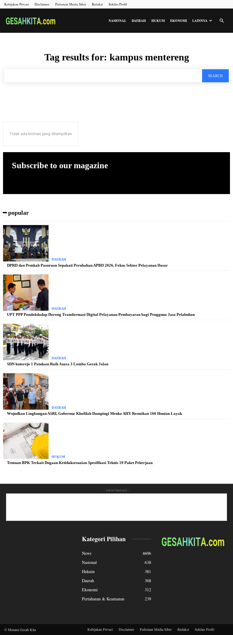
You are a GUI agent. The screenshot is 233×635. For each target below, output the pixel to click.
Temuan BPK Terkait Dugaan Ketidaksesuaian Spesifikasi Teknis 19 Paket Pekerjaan (80, 462)
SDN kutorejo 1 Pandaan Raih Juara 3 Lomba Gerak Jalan (57, 364)
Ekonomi (178, 20)
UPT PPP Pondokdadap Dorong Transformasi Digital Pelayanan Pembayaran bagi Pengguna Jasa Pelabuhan (101, 314)
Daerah (139, 20)
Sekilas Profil (118, 4)
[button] (221, 21)
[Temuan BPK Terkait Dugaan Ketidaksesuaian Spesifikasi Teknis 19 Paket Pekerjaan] (26, 441)
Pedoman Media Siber (70, 4)
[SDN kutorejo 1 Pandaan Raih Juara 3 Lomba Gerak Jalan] (26, 342)
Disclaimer (42, 4)
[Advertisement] (116, 507)
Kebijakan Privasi (16, 4)
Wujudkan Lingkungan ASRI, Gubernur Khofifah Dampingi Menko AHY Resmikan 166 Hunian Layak (94, 413)
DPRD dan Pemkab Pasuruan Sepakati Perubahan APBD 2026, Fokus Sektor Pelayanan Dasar (87, 265)
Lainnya (200, 20)
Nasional (117, 20)
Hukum (158, 20)
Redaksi (97, 4)
